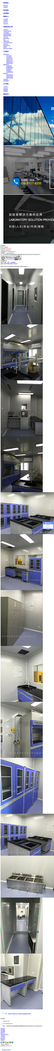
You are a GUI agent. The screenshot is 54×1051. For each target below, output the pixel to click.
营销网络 (5, 91)
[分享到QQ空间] (10, 1042)
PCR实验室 (6, 32)
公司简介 (5, 86)
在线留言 (5, 7)
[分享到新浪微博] (8, 1042)
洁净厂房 (5, 37)
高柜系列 (5, 73)
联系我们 (6, 2)
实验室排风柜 (9, 74)
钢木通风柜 (9, 69)
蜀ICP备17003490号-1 (6, 1049)
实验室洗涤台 (9, 63)
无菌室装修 (6, 41)
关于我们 (6, 84)
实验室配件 (6, 80)
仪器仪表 (5, 79)
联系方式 (5, 5)
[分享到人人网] (12, 1042)
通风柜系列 (6, 64)
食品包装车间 (6, 45)
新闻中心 (6, 16)
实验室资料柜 (9, 77)
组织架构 (5, 89)
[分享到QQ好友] (3, 1042)
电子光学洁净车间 (7, 42)
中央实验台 (9, 57)
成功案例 (6, 13)
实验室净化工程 (8, 26)
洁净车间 (5, 44)
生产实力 (5, 22)
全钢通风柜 (9, 66)
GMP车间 (5, 29)
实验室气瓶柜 (9, 76)
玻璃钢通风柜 (9, 67)
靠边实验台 (9, 55)
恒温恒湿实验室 (7, 35)
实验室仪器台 (9, 58)
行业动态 (5, 20)
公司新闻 (5, 19)
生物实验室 (6, 38)
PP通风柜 (8, 70)
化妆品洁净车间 (7, 31)
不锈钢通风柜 (9, 72)
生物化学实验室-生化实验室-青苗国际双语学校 (19, 1013)
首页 (8, 262)
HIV (4, 39)
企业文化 (5, 88)
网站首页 (6, 94)
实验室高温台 (9, 61)
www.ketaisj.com (10, 253)
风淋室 (5, 47)
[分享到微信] (6, 1042)
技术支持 (5, 23)
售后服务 (6, 10)
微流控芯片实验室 (7, 48)
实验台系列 (6, 54)
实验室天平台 (9, 60)
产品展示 (6, 51)
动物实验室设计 (7, 34)
